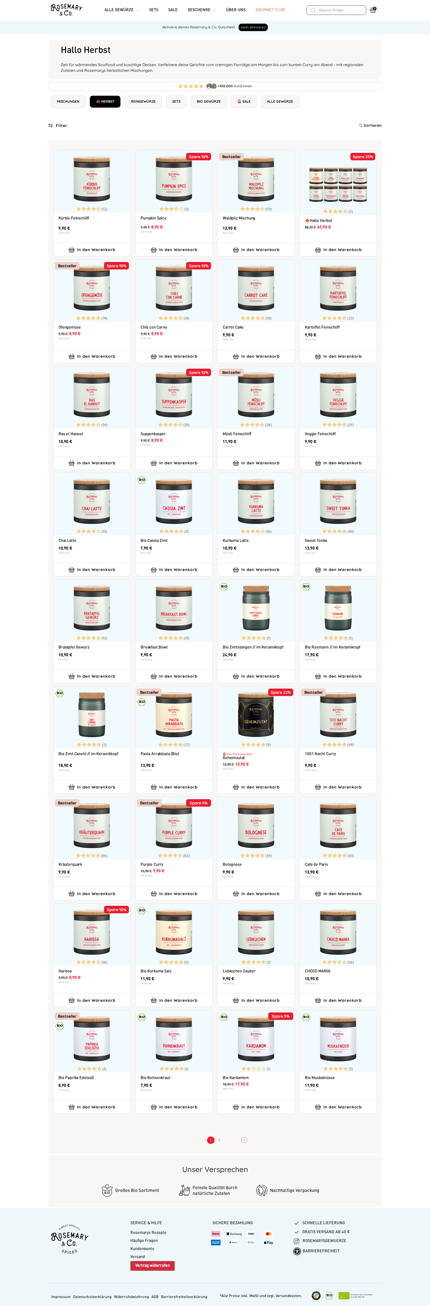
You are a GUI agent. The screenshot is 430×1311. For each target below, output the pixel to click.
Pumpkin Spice (153, 218)
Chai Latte (67, 541)
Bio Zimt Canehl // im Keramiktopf (88, 754)
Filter (61, 125)
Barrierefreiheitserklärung (184, 1297)
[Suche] (313, 10)
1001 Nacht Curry (320, 754)
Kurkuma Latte (236, 541)
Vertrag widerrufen (152, 1266)
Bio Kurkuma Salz (156, 971)
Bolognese (232, 865)
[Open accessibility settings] (297, 1251)
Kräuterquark (70, 865)
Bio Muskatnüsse (320, 1078)
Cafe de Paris (316, 865)
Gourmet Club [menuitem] (270, 10)
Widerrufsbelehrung (131, 1297)
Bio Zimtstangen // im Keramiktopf (253, 648)
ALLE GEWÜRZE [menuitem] (119, 10)
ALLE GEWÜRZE (280, 101)
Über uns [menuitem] (236, 10)
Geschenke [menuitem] (199, 10)
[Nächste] (242, 1140)
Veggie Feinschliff (320, 434)
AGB (155, 1297)
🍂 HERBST (105, 101)
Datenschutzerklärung (92, 1297)
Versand (137, 1257)
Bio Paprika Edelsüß (76, 1078)
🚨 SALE (244, 101)
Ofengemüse (69, 328)
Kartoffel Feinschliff (322, 328)
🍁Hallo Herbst (318, 221)
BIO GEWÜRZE (209, 101)
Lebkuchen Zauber (239, 971)
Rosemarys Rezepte (148, 1233)
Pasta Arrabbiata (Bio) (160, 754)
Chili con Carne (154, 328)
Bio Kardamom (236, 1078)
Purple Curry (152, 865)
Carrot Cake (233, 328)
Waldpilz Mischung (239, 218)
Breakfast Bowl (154, 648)
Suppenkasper (153, 434)
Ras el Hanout (70, 434)
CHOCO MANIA (317, 971)
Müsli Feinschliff (237, 434)
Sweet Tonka (316, 541)
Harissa (65, 971)
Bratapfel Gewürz (73, 648)
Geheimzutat (234, 758)
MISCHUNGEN (68, 101)
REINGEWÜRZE (143, 101)
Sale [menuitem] (173, 10)
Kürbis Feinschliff (73, 218)
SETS (176, 101)
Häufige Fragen (144, 1241)
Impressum (61, 1297)
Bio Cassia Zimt (154, 541)
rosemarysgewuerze (324, 1241)
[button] (89, 208)
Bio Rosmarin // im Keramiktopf (332, 648)
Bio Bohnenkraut (155, 1078)
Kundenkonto (142, 1249)
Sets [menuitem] (153, 10)
